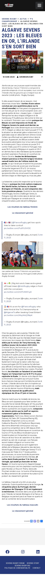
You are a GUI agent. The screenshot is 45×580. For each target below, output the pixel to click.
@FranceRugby (19, 222)
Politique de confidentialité (17, 568)
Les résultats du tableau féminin (23, 207)
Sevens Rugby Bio (22, 565)
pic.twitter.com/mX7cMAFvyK (18, 292)
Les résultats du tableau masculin (22, 505)
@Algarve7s (9, 312)
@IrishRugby (24, 286)
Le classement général (22, 213)
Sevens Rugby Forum (15, 563)
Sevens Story (33, 563)
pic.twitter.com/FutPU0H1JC (17, 228)
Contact (36, 568)
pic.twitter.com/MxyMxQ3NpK (18, 315)
